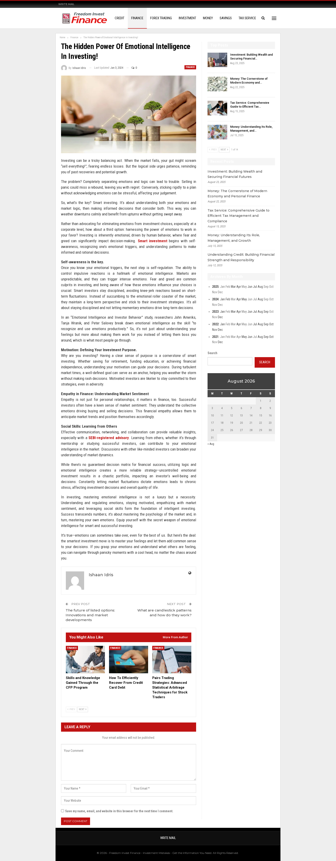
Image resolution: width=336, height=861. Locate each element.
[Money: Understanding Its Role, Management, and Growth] (217, 132)
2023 (215, 311)
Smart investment (152, 241)
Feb (228, 299)
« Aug (211, 443)
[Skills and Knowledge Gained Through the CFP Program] (85, 659)
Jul (255, 286)
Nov (214, 329)
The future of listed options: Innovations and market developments (90, 615)
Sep (266, 311)
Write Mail (66, 4)
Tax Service (247, 18)
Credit (119, 18)
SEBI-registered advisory (108, 437)
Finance (137, 18)
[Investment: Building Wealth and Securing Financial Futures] (217, 60)
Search (212, 353)
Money (208, 18)
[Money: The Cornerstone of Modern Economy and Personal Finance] (217, 84)
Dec (220, 317)
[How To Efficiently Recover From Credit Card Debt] (128, 659)
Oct (271, 324)
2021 (215, 337)
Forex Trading (161, 18)
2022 (215, 324)
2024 (215, 299)
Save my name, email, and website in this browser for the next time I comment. (119, 811)
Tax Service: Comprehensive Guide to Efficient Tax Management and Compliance (238, 215)
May (244, 299)
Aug (260, 286)
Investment (187, 18)
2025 (215, 286)
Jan (222, 299)
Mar (233, 286)
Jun (250, 286)
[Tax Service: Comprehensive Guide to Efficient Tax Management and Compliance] (217, 108)
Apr (238, 286)
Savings (226, 18)
